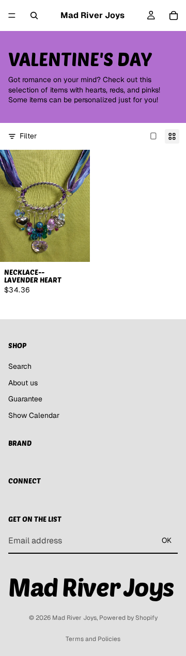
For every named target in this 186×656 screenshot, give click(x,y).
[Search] (34, 15)
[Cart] (173, 15)
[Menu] (12, 15)
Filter (28, 135)
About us (23, 382)
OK (167, 540)
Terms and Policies (93, 639)
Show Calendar (33, 414)
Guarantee (25, 398)
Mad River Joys (74, 618)
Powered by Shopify (128, 618)
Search (20, 366)
